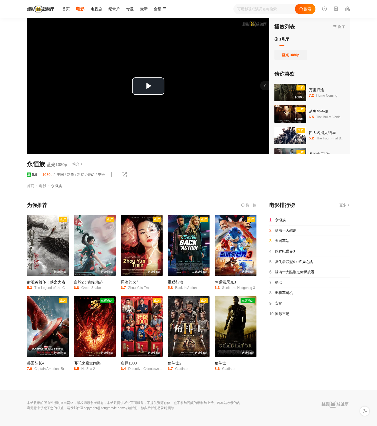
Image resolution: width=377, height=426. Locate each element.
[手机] (113, 174)
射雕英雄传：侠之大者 (46, 282)
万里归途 (316, 90)
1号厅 (283, 39)
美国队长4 (35, 363)
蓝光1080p (291, 55)
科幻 (80, 175)
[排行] (347, 9)
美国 (60, 175)
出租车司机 (281, 293)
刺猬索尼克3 (225, 282)
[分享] (124, 174)
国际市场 (279, 314)
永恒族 (277, 220)
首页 (66, 9)
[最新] (336, 9)
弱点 (275, 282)
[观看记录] (324, 9)
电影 (80, 8)
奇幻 (91, 175)
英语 (101, 175)
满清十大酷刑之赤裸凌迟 (291, 272)
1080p (47, 175)
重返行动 (175, 282)
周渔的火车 (130, 282)
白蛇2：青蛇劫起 (88, 282)
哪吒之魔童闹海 (87, 363)
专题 (130, 9)
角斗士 (220, 363)
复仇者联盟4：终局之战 (291, 262)
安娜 (275, 303)
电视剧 (96, 9)
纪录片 (114, 9)
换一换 (250, 205)
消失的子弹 (318, 111)
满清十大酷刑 (282, 230)
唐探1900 (129, 363)
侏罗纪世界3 (282, 251)
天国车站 (279, 241)
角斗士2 (174, 363)
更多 (342, 205)
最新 (144, 9)
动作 (70, 175)
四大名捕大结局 (322, 132)
